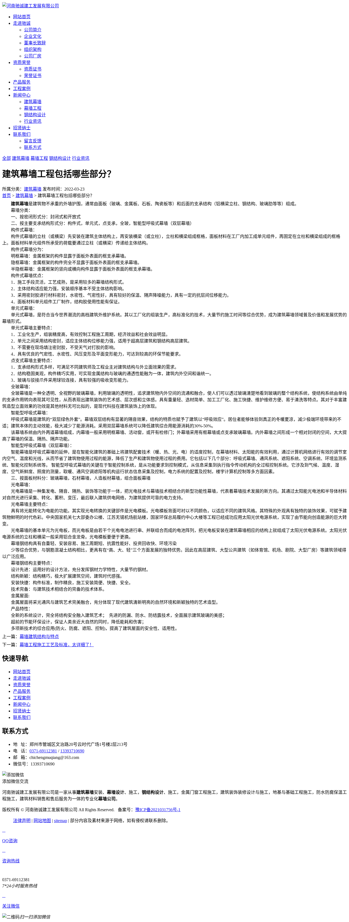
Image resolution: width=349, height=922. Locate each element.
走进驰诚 (22, 23)
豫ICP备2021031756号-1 (157, 809)
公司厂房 (32, 56)
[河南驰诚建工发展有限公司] (30, 6)
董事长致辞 (35, 43)
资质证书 (32, 69)
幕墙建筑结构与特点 (39, 636)
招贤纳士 (22, 127)
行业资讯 (32, 121)
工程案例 (22, 88)
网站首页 (22, 16)
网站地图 (42, 820)
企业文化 (32, 36)
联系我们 (22, 134)
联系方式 (32, 147)
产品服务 (22, 82)
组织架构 (32, 49)
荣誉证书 (32, 75)
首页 (6, 195)
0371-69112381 (43, 751)
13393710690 (72, 751)
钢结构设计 (35, 114)
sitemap (60, 820)
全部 (6, 158)
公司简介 (32, 29)
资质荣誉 (22, 62)
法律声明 (22, 820)
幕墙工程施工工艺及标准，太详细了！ (57, 644)
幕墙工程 (32, 108)
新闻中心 (22, 95)
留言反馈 (32, 141)
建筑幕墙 (32, 101)
